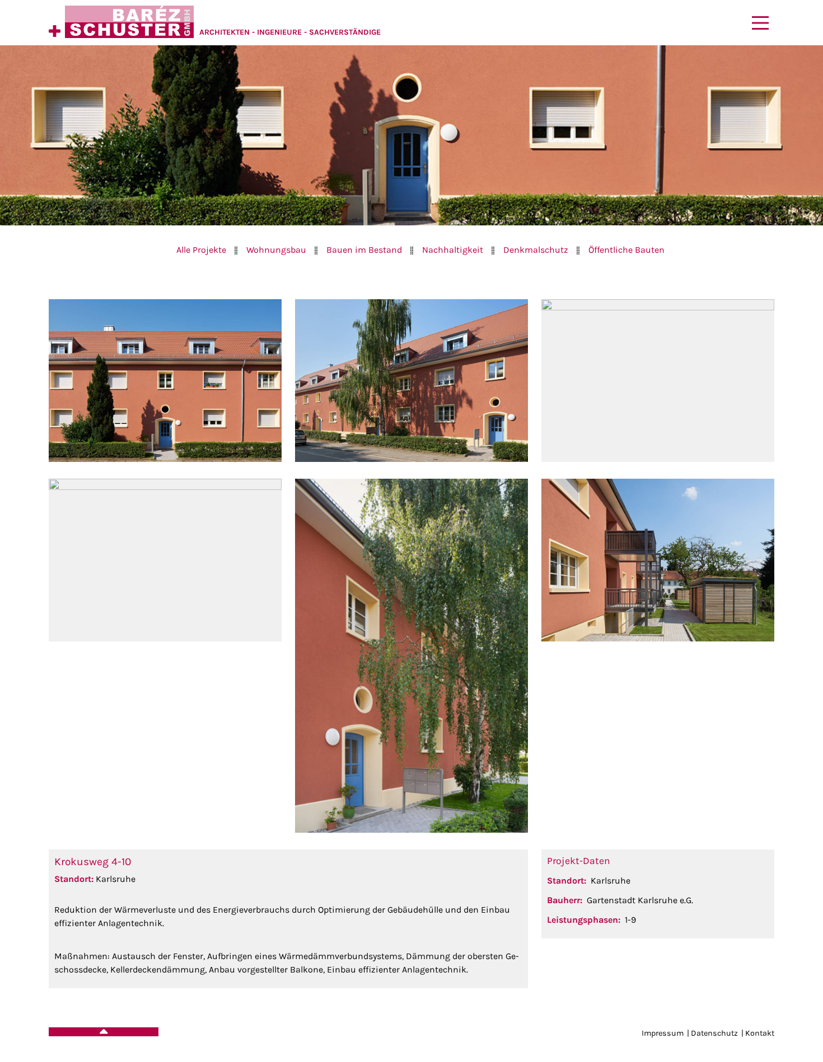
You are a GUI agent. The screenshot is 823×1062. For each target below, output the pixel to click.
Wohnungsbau (276, 249)
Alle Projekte (201, 249)
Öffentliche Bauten (626, 249)
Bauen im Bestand (364, 249)
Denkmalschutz (535, 249)
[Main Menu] (760, 23)
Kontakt (759, 1033)
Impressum (663, 1033)
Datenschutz (714, 1033)
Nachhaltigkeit (452, 249)
